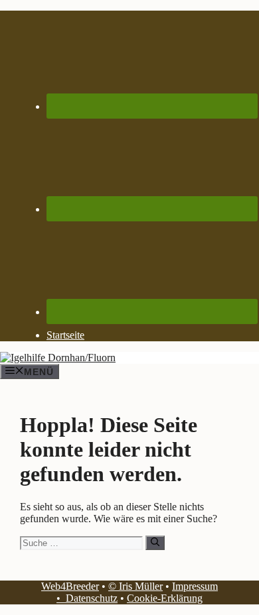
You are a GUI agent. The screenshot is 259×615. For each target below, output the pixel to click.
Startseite (65, 335)
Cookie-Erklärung (165, 598)
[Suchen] (155, 542)
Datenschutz (92, 598)
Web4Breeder (70, 586)
